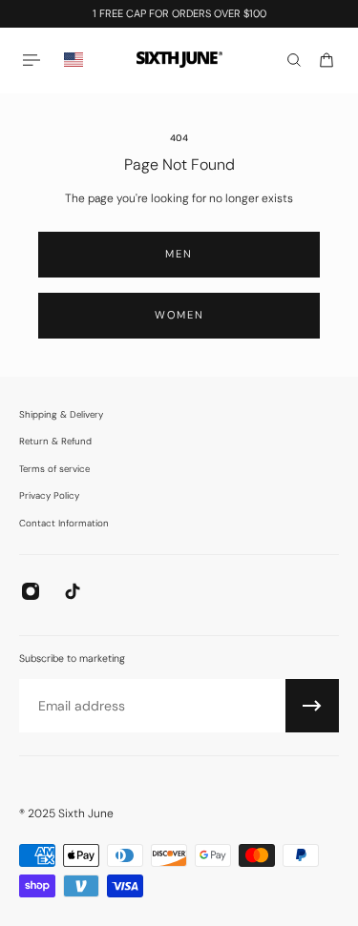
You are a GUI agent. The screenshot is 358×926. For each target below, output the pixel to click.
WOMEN (179, 314)
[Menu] (34, 59)
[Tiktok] (73, 591)
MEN (179, 253)
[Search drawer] (294, 60)
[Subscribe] (312, 705)
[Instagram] (31, 591)
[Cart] (326, 60)
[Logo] (179, 59)
